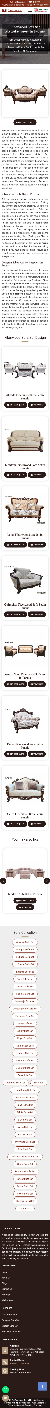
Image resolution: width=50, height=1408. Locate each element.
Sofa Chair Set (25, 1149)
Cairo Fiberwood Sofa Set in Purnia (25, 815)
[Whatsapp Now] (5, 1389)
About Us (6, 1277)
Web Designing (39, 1403)
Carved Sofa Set (10, 1314)
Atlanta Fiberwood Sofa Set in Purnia (25, 396)
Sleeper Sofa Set (25, 1201)
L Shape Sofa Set (25, 956)
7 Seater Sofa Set (25, 1060)
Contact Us (7, 1289)
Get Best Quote (26, 122)
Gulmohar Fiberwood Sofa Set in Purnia (25, 606)
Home (5, 1272)
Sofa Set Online (25, 979)
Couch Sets (25, 1208)
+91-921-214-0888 (19, 1363)
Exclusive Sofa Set (25, 1016)
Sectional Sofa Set (25, 1097)
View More (38, 405)
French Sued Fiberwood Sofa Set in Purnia (25, 676)
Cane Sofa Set (25, 1075)
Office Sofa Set (25, 1164)
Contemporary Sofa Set (25, 1008)
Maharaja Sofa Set (25, 1001)
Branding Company (33, 1405)
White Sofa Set (25, 1112)
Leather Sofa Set (25, 971)
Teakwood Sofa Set (25, 1171)
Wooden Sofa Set (25, 942)
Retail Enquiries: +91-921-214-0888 (26, 2)
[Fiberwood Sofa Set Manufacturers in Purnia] (25, 93)
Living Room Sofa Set (25, 1090)
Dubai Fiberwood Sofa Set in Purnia (25, 746)
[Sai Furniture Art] (12, 10)
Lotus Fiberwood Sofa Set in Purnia (25, 536)
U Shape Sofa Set (25, 964)
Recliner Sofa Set (25, 993)
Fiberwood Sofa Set (11, 1331)
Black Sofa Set (25, 1104)
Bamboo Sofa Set (16, 1082)
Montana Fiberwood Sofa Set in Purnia (25, 466)
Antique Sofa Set (25, 949)
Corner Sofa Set (25, 986)
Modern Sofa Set (10, 1326)
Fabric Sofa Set (25, 1186)
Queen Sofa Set (25, 1023)
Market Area (7, 1300)
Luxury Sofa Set (25, 1030)
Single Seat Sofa (25, 1045)
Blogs (4, 1283)
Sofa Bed (38, 1082)
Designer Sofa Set (11, 1320)
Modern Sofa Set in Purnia (25, 894)
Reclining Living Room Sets (25, 1156)
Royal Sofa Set (25, 1038)
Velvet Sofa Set (25, 1193)
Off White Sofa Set (25, 1141)
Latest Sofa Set (25, 1178)
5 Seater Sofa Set (25, 1053)
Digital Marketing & (16, 1405)
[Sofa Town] (41, 10)
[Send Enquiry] (5, 1398)
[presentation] (3, 881)
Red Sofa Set (25, 1134)
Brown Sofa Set (25, 1127)
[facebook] (42, 1386)
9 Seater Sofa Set (25, 1067)
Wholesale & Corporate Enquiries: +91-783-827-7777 (26, 5)
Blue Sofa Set (25, 1119)
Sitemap (6, 1294)
